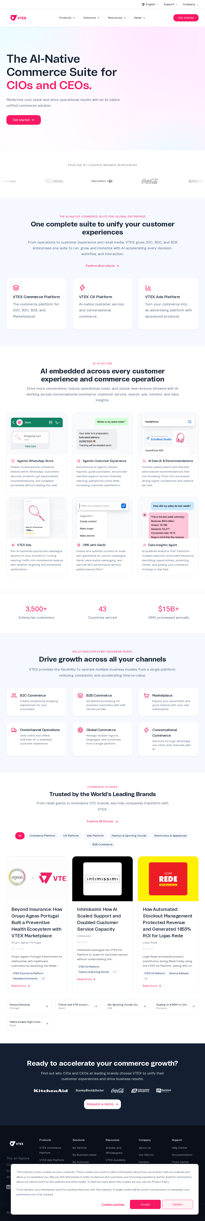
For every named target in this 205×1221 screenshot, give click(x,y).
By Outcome (81, 1162)
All (19, 835)
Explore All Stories (100, 821)
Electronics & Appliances (170, 835)
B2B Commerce (102, 844)
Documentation (182, 1155)
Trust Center (180, 1162)
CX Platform (71, 835)
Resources (115, 17)
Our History (146, 1155)
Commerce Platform (42, 835)
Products (65, 17)
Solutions (89, 17)
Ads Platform (95, 835)
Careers (144, 1162)
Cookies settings (113, 1204)
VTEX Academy (115, 1160)
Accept (145, 1204)
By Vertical (80, 1148)
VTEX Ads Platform (51, 1160)
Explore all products (100, 266)
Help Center (179, 1148)
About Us (145, 1148)
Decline (177, 1204)
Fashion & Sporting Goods (129, 835)
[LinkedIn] (8, 1187)
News (138, 17)
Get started (186, 17)
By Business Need (84, 1155)
